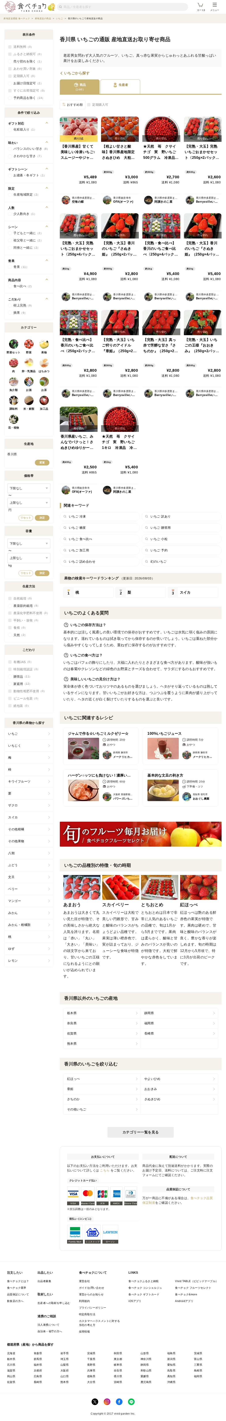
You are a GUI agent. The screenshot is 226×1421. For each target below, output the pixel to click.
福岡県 (149, 1023)
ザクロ (13, 805)
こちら (105, 1170)
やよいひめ (152, 1079)
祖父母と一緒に (26, 240)
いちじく (14, 745)
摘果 (18, 312)
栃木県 (72, 1013)
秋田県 (118, 1353)
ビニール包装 (25, 698)
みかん (13, 913)
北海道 (11, 1353)
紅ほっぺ (73, 1079)
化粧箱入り (23, 129)
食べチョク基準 (16, 1287)
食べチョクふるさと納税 (143, 1281)
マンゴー (14, 901)
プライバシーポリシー (92, 1307)
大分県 (91, 1382)
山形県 (145, 1353)
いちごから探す (77, 73)
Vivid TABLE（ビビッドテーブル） (196, 1281)
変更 (42, 462)
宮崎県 (118, 1382)
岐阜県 (118, 1364)
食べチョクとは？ (18, 1281)
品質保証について (18, 1294)
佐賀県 (72, 1033)
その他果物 (16, 841)
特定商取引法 (87, 1314)
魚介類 (13, 390)
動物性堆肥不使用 (28, 691)
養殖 (18, 627)
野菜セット (14, 352)
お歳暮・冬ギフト (28, 175)
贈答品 (21, 676)
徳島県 (91, 1376)
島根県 (198, 1370)
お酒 (29, 390)
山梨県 (64, 1364)
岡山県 (11, 1376)
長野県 (91, 1364)
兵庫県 (91, 1370)
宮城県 (91, 1353)
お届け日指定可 (26, 83)
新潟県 (171, 1359)
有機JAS (21, 662)
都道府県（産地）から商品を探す (30, 1344)
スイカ (13, 817)
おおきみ (150, 1089)
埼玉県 (64, 1359)
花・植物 (13, 427)
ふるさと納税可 (26, 54)
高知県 (171, 1376)
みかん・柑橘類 (19, 925)
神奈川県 (146, 1359)
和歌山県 (146, 1370)
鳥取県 (171, 1370)
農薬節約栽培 (25, 606)
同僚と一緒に (25, 247)
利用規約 (84, 1301)
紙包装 (20, 706)
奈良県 (72, 1023)
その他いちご (76, 1109)
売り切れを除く (26, 61)
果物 (44, 352)
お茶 (44, 390)
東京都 (118, 1359)
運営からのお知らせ (91, 1294)
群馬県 (38, 1359)
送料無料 (22, 46)
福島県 (171, 1353)
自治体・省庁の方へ (50, 1331)
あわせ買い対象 (26, 68)
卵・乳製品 (29, 371)
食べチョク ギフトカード (143, 1294)
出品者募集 (44, 1281)
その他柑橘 (16, 829)
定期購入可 (100, 104)
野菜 (29, 352)
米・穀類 (28, 408)
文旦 (11, 877)
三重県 (198, 1364)
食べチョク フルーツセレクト (193, 1287)
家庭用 (21, 684)
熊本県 (72, 1043)
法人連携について (48, 1324)
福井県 (38, 1364)
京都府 (38, 1370)
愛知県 (171, 1364)
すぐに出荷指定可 (28, 90)
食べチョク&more (186, 1294)
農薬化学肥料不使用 (30, 613)
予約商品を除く (27, 98)
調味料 (13, 408)
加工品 (44, 408)
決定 (42, 517)
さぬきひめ (152, 1099)
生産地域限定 (25, 194)
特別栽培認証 (25, 669)
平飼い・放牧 (25, 620)
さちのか (73, 1099)
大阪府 (64, 1370)
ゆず (11, 948)
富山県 (198, 1359)
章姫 (70, 1089)
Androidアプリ (184, 1301)
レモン (13, 960)
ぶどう (13, 865)
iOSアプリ (134, 1301)
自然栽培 (22, 598)
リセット (26, 517)
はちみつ (44, 371)
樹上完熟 (22, 305)
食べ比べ (22, 286)
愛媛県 (145, 1376)
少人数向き (23, 213)
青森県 (38, 1353)
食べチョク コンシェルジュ (145, 1287)
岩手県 (64, 1353)
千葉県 (91, 1359)
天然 (18, 635)
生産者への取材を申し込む (54, 1303)
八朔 (11, 853)
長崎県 (149, 1033)
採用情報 (84, 1331)
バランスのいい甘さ (30, 148)
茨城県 (198, 1353)
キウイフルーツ (19, 781)
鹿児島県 (146, 1382)
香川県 (118, 1376)
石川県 (11, 1364)
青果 (19, 267)
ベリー (13, 889)
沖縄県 (171, 1382)
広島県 (38, 1376)
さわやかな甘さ (26, 156)
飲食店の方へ (15, 1301)
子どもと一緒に (26, 233)
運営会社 (84, 1281)
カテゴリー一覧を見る (140, 1132)
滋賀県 (11, 1370)
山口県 (64, 1376)
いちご (13, 733)
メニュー (214, 10)
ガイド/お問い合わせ (91, 1287)
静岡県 (149, 1013)
